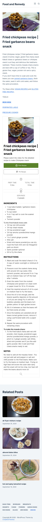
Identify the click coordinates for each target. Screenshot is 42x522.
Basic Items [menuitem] (6, 504)
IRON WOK (7, 102)
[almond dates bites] (21, 438)
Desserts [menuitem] (6, 507)
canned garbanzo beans (23, 78)
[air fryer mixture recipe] (21, 406)
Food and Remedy (14, 4)
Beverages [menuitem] (16, 504)
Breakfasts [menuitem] (27, 504)
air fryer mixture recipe (12, 421)
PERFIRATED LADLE (10, 107)
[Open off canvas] (35, 4)
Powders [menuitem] (22, 507)
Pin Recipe (22, 172)
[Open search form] (38, 3)
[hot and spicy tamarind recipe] (21, 470)
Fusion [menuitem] (14, 507)
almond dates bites (10, 452)
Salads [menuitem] (15, 510)
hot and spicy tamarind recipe (14, 484)
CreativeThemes (8, 519)
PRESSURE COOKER (10, 112)
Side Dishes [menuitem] (24, 510)
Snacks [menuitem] (33, 510)
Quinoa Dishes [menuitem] (32, 507)
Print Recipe (22, 165)
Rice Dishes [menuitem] (6, 510)
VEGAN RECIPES (21, 89)
